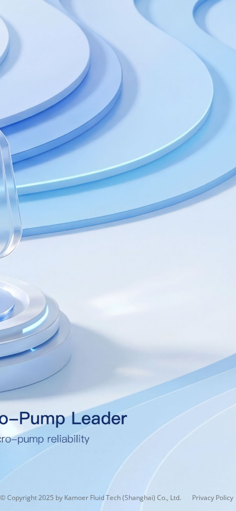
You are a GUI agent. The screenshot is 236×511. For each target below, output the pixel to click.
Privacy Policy (212, 497)
